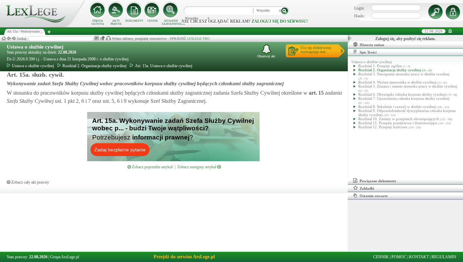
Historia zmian (372, 45)
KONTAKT (419, 257)
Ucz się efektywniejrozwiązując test (316, 49)
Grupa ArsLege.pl (64, 257)
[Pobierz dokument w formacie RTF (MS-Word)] (96, 38)
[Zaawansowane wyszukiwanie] (171, 10)
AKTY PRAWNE (116, 22)
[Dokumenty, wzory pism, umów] (134, 10)
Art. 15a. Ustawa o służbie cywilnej (163, 65)
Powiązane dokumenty (378, 181)
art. (315, 93)
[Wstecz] (9, 38)
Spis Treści (368, 52)
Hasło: (359, 16)
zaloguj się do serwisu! (279, 21)
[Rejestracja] (454, 12)
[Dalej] (14, 38)
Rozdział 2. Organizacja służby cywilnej (94, 65)
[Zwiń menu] (450, 31)
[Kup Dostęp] (152, 10)
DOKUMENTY (134, 20)
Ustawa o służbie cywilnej (35, 47)
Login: (359, 8)
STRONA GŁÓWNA (98, 22)
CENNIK (152, 20)
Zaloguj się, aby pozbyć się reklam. (405, 38)
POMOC (398, 257)
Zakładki (367, 188)
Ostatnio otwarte (374, 196)
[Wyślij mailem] (102, 38)
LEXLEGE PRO (198, 38)
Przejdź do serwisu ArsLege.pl (184, 256)
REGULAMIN (443, 257)
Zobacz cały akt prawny (29, 182)
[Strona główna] (42, 25)
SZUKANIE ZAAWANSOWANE (171, 22)
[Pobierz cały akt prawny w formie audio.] (108, 38)
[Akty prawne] (116, 10)
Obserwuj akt (266, 56)
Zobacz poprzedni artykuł (152, 167)
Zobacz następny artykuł (197, 167)
